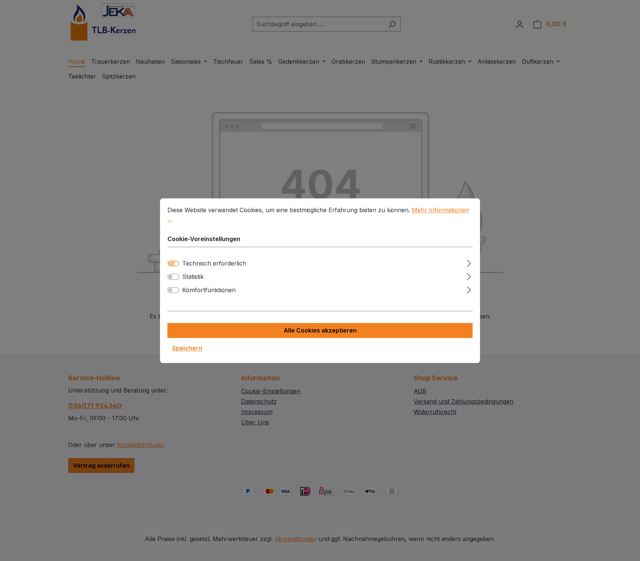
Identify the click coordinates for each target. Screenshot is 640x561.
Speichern (187, 348)
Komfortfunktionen (209, 290)
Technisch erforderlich (214, 263)
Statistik (193, 276)
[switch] (173, 277)
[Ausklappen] (469, 262)
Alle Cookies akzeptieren (320, 330)
